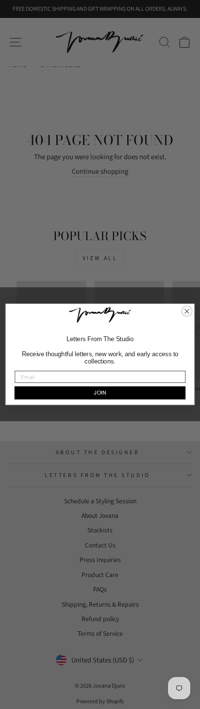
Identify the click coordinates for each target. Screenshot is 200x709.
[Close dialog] (187, 311)
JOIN (100, 393)
